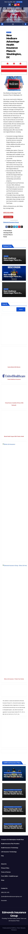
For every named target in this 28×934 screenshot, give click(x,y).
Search (4, 304)
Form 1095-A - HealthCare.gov (9, 876)
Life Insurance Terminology (9, 851)
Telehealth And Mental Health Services (12, 772)
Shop (2, 880)
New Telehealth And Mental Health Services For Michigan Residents (14, 828)
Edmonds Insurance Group (11, 222)
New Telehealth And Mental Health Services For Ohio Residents (14, 794)
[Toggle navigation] (13, 24)
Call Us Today (8, 217)
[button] (23, 24)
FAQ (2, 855)
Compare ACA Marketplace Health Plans (12, 839)
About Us (3, 864)
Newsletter (4, 900)
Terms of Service (6, 872)
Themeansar (14, 929)
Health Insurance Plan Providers (10, 843)
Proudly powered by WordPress (10, 928)
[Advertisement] (14, 330)
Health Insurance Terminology (9, 847)
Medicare (9, 32)
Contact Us (4, 888)
